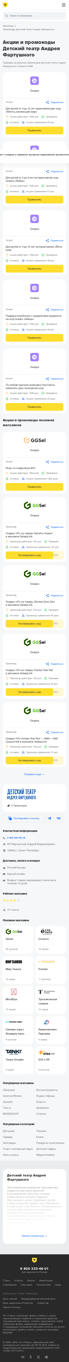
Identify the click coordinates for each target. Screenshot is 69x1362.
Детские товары (46, 1149)
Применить (34, 130)
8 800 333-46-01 (34, 1269)
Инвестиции (46, 1280)
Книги (40, 1137)
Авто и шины (11, 1154)
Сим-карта (26, 1284)
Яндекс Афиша (45, 1096)
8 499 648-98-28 (16, 837)
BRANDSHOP (11, 1113)
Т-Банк (6, 1280)
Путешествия (43, 1284)
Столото (41, 1113)
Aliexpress (9, 1090)
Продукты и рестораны (50, 1143)
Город (58, 1284)
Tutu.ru (7, 1107)
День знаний (10, 1298)
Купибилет (42, 1107)
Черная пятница (11, 1307)
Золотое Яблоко (12, 1096)
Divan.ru (41, 1102)
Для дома (9, 1131)
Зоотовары (9, 1143)
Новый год (42, 1303)
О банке (18, 1280)
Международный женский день (38, 1298)
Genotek (8, 1102)
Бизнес (31, 1280)
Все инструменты (47, 1090)
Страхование (10, 1284)
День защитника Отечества (18, 1303)
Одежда (7, 1137)
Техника (41, 1131)
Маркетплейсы (45, 1154)
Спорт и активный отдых (18, 1149)
